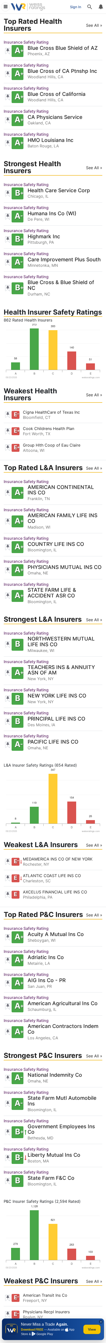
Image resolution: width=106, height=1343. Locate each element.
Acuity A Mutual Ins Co (56, 934)
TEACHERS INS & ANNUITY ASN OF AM (61, 670)
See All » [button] (94, 25)
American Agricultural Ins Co (63, 1003)
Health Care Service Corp (59, 190)
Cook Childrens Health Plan (48, 428)
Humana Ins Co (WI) (52, 213)
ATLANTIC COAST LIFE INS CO (52, 875)
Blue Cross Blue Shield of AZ (63, 48)
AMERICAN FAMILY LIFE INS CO (62, 518)
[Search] (89, 6)
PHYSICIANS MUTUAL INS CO (65, 567)
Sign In (75, 7)
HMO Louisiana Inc (50, 140)
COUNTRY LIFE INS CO (56, 544)
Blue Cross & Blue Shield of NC (61, 285)
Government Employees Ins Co (61, 1129)
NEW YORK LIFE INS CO (57, 696)
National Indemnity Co (55, 1075)
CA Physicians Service (55, 117)
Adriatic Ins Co (46, 957)
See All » (94, 394)
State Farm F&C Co (51, 1178)
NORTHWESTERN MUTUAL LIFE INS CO (61, 641)
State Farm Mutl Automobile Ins (62, 1101)
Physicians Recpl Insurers (46, 1311)
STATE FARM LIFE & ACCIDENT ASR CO (52, 593)
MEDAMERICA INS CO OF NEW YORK (57, 859)
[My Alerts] (100, 6)
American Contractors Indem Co (63, 1029)
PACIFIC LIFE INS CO (53, 742)
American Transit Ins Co (45, 1295)
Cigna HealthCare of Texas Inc (51, 412)
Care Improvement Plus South (64, 260)
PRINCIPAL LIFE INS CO (56, 719)
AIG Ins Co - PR (47, 980)
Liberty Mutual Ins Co (54, 1155)
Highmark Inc (44, 237)
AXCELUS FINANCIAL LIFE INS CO (55, 891)
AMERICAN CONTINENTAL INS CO (61, 490)
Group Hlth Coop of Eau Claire (51, 445)
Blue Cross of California (57, 94)
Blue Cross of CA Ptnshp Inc (62, 71)
